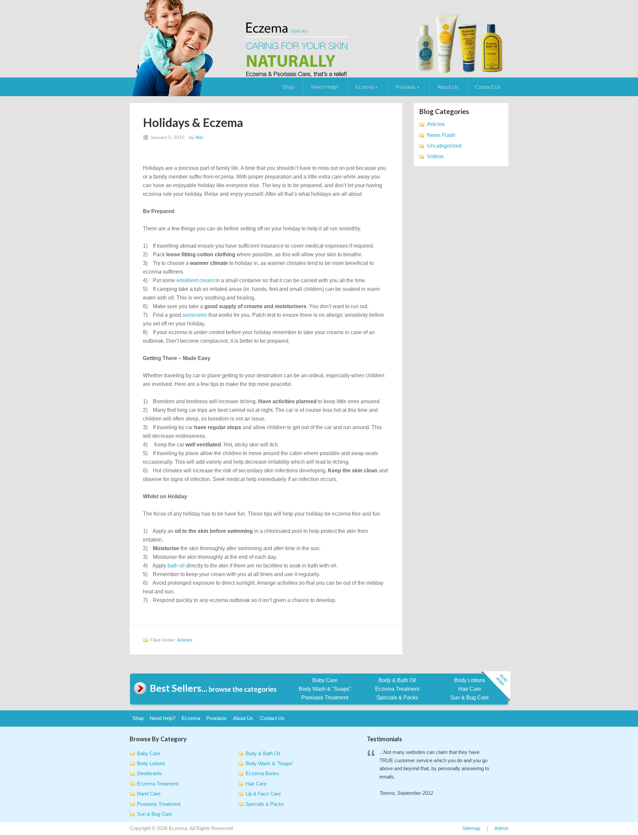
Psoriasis (405, 86)
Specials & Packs (397, 697)
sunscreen (194, 315)
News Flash (441, 135)
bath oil (176, 565)
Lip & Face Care (263, 793)
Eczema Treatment (397, 689)
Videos (435, 156)
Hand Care (148, 793)
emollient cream (195, 280)
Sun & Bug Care (469, 697)
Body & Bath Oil (397, 680)
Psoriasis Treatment (324, 697)
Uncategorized (444, 146)
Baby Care (325, 680)
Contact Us (487, 86)
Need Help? (325, 86)
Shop (288, 86)
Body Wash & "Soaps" (325, 689)
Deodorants (149, 773)
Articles (184, 640)
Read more (495, 687)
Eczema (364, 86)
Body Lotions (469, 680)
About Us (447, 86)
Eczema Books (262, 773)
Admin (501, 828)
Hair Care (469, 689)
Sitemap (471, 828)
